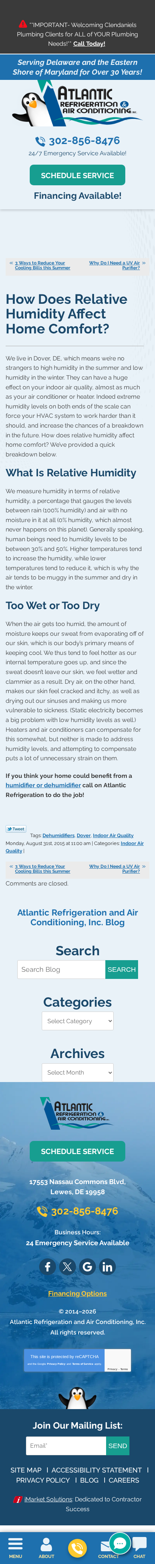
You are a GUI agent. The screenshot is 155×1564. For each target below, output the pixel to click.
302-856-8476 (84, 140)
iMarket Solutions (48, 1499)
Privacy (112, 1369)
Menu (15, 1556)
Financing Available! (78, 195)
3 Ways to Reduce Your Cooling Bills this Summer (42, 265)
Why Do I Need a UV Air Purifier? (114, 265)
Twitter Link (16, 829)
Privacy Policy (56, 1364)
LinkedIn (107, 1266)
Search (122, 969)
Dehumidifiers (58, 835)
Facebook (47, 1266)
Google (87, 1266)
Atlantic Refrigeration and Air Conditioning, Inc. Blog (77, 917)
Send (117, 1446)
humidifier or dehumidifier (43, 785)
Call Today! (89, 43)
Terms (124, 1369)
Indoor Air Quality (113, 835)
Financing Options (77, 1293)
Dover (84, 835)
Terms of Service (82, 1364)
